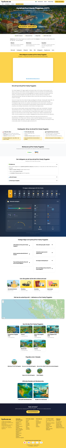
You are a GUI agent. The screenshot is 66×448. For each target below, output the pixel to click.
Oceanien (38, 426)
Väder (31, 50)
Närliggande (39, 50)
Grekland (27, 424)
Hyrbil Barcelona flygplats (19, 427)
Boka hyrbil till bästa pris (33, 411)
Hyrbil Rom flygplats (20, 437)
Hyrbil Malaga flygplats (18, 422)
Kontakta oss (58, 422)
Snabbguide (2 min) (43, 26)
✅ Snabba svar (33, 164)
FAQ (35, 50)
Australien (28, 429)
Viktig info (26, 50)
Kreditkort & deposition (48, 425)
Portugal (27, 423)
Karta (53, 50)
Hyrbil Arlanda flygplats (18, 434)
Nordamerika (38, 421)
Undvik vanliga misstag (49, 427)
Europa (37, 420)
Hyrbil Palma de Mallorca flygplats (19, 429)
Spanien (27, 420)
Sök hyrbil (13, 50)
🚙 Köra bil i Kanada (33, 177)
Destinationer (40, 1)
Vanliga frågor (50, 1)
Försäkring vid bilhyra (50, 422)
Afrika (37, 425)
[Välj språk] (36, 1)
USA (27, 426)
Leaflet (58, 318)
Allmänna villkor (59, 425)
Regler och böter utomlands (49, 429)
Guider (45, 1)
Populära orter (47, 50)
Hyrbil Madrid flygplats (18, 431)
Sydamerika (38, 423)
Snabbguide (19, 50)
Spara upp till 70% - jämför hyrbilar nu (27, 26)
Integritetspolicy (59, 426)
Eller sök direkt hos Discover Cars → (33, 78)
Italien (27, 421)
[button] (33, 307)
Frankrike (27, 425)
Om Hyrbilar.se (59, 421)
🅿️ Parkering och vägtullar (33, 180)
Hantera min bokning (59, 1)
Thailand (27, 427)
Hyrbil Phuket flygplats (18, 436)
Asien (37, 424)
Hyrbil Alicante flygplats (19, 424)
